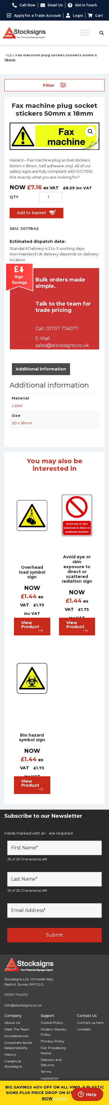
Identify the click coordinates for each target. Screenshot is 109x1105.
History (10, 1054)
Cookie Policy (52, 1022)
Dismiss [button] (60, 1098)
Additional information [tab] (41, 369)
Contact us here (90, 1022)
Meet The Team (17, 1029)
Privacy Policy (53, 1041)
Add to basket (31, 212)
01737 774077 (62, 328)
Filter (48, 85)
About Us (12, 1022)
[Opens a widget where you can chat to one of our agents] (87, 1095)
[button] (90, 131)
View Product (30, 624)
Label (17, 405)
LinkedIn (84, 1029)
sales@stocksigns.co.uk (62, 345)
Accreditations (16, 1036)
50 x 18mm (22, 423)
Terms (46, 1071)
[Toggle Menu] (85, 32)
